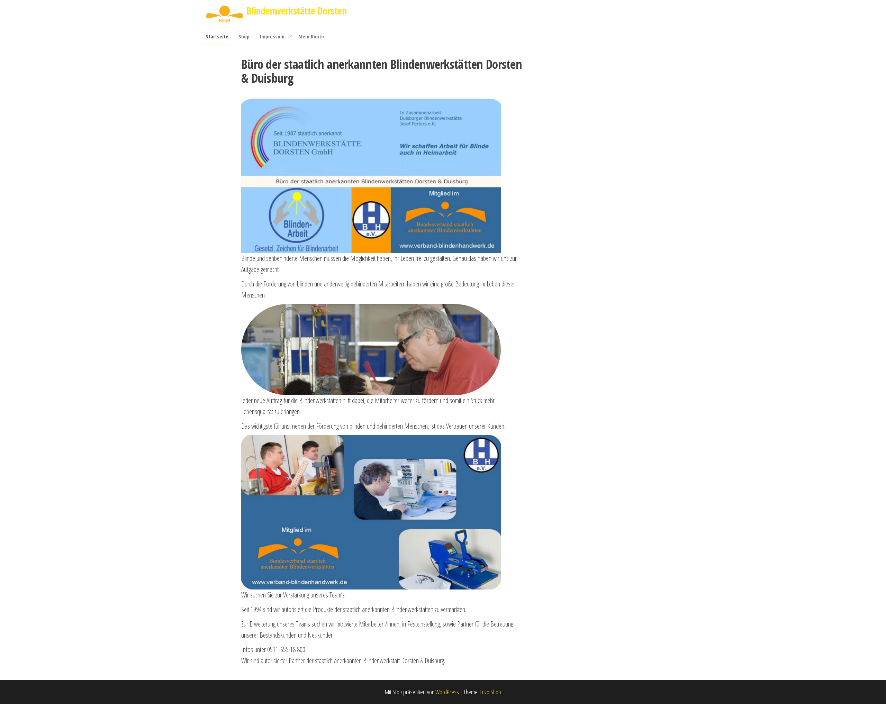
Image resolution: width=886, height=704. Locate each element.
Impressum (272, 36)
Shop (244, 36)
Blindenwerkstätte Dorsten (296, 10)
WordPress (447, 692)
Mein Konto (311, 36)
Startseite (217, 36)
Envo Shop (490, 692)
